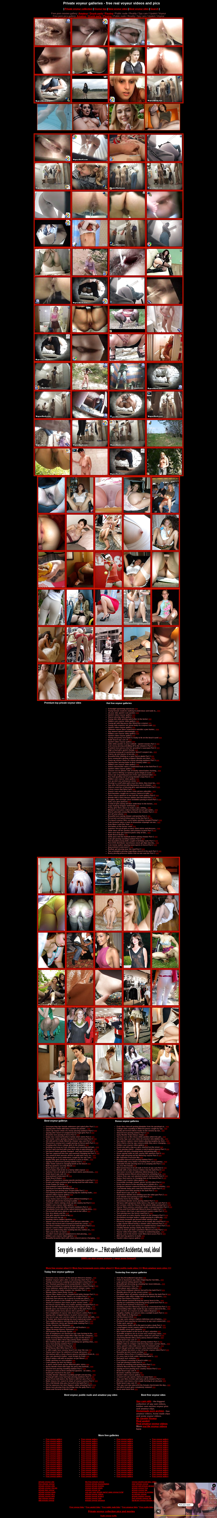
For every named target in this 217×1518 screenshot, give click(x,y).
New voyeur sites (117, 9)
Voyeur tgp (100, 9)
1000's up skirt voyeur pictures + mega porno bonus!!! (108, 1258)
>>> (136, 709)
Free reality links (146, 1507)
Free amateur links (130, 1507)
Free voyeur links (77, 1507)
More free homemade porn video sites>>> (93, 1268)
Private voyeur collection (78, 9)
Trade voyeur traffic (108, 1516)
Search (154, 9)
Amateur (83, 13)
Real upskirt (143, 1421)
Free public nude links (111, 1507)
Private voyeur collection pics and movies (111, 1511)
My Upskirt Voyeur (146, 1418)
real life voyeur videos (154, 1426)
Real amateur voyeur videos (152, 1423)
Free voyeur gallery (54, 1439)
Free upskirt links (93, 1507)
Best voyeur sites (139, 9)
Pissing (109, 13)
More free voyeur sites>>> (59, 1268)
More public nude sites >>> (128, 1268)
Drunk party (96, 13)
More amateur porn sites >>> (157, 1268)
